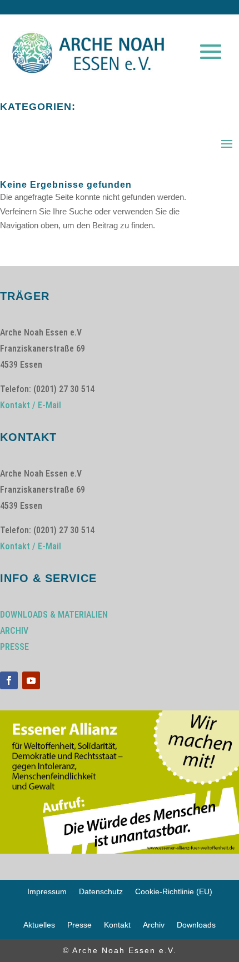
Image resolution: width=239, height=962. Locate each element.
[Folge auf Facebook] (9, 680)
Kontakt (117, 925)
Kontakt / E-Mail (30, 405)
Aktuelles (39, 925)
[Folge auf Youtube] (31, 680)
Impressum (47, 892)
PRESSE (14, 647)
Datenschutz (101, 892)
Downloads (196, 925)
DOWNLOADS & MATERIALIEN (54, 614)
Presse (79, 925)
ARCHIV (14, 630)
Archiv (154, 925)
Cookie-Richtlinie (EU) (173, 892)
